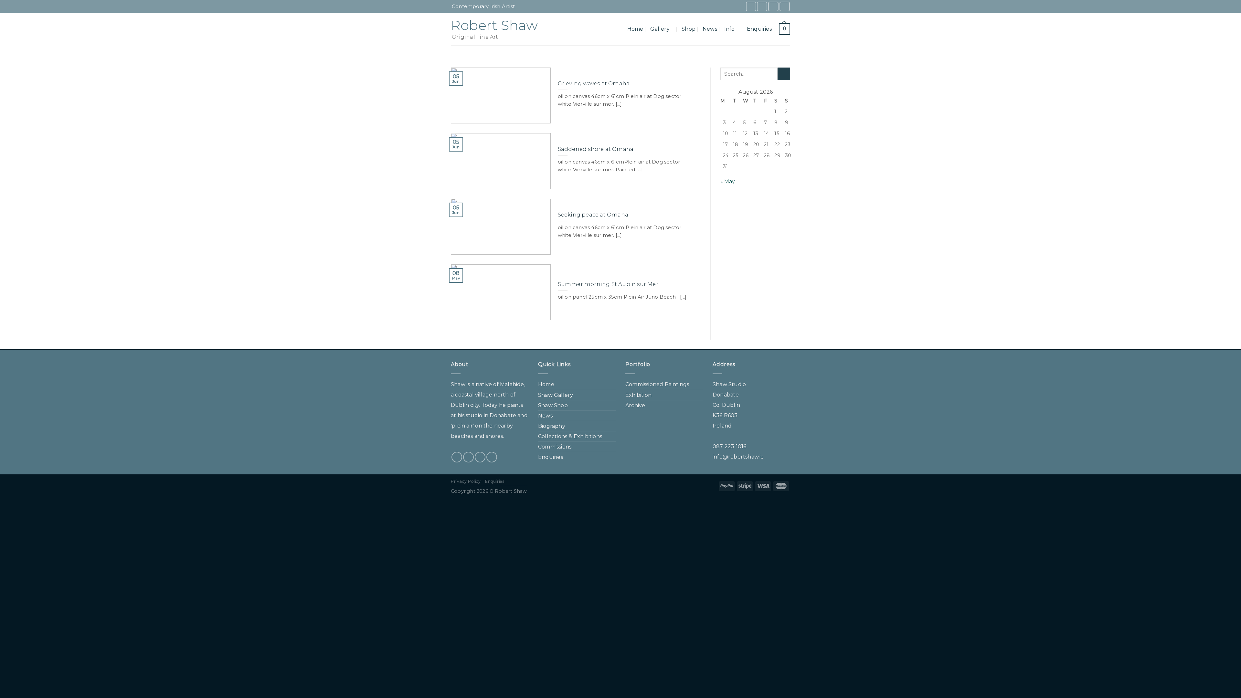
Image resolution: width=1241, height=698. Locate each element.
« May (727, 181)
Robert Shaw (494, 25)
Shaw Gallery (555, 395)
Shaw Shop (553, 405)
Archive (635, 405)
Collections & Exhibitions (570, 436)
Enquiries (759, 29)
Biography (551, 426)
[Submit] (784, 74)
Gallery (659, 29)
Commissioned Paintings (657, 384)
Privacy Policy (466, 481)
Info (729, 29)
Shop (688, 29)
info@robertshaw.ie (738, 457)
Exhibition (638, 395)
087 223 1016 (729, 446)
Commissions (554, 447)
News (710, 29)
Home (635, 29)
